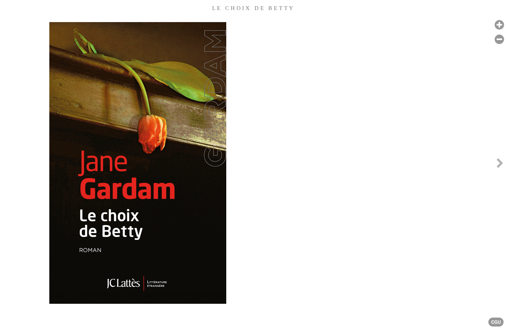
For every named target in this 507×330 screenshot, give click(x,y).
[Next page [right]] (500, 165)
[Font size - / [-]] (499, 39)
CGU (496, 322)
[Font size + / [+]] (499, 25)
